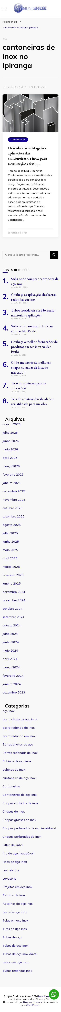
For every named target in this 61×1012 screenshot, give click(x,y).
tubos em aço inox (16, 962)
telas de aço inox (15, 912)
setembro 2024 (13, 617)
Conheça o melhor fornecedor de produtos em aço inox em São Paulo (34, 347)
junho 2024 (11, 642)
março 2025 (11, 567)
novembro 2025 (14, 500)
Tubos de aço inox (15, 946)
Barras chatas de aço (18, 744)
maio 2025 (10, 550)
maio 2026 (10, 449)
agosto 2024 (12, 625)
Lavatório (9, 878)
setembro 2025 (13, 516)
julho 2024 (10, 634)
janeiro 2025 (12, 583)
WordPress (32, 1005)
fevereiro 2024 (13, 676)
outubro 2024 (12, 609)
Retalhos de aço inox (18, 904)
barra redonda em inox (19, 736)
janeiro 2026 (12, 483)
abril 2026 (10, 458)
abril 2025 (10, 558)
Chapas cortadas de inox (20, 803)
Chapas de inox (14, 811)
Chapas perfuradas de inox (22, 837)
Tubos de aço (12, 937)
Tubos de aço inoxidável (20, 954)
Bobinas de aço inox (17, 761)
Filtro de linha (13, 845)
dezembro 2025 (14, 491)
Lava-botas (11, 870)
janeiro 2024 (12, 684)
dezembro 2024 (14, 592)
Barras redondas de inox (20, 753)
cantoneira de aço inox (19, 778)
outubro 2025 (12, 508)
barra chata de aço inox (20, 719)
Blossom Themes (32, 1002)
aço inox (9, 711)
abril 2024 (10, 659)
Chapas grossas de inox (19, 820)
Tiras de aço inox (15, 929)
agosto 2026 (12, 424)
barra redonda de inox (19, 728)
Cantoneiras (18, 139)
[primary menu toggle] (4, 9)
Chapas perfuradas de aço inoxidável (29, 828)
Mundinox (43, 996)
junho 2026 (11, 441)
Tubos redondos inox (17, 971)
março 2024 (11, 667)
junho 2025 (11, 541)
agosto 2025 (12, 525)
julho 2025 (10, 533)
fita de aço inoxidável (18, 853)
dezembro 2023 (14, 692)
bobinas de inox (14, 769)
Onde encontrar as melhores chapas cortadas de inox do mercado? (31, 367)
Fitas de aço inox (15, 862)
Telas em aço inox (15, 920)
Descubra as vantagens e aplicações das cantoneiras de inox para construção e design (27, 155)
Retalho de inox (14, 895)
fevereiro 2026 (13, 474)
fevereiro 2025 (13, 575)
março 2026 (11, 466)
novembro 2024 (14, 600)
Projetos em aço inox (17, 887)
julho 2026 (10, 432)
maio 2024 (10, 650)
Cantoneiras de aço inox (20, 795)
